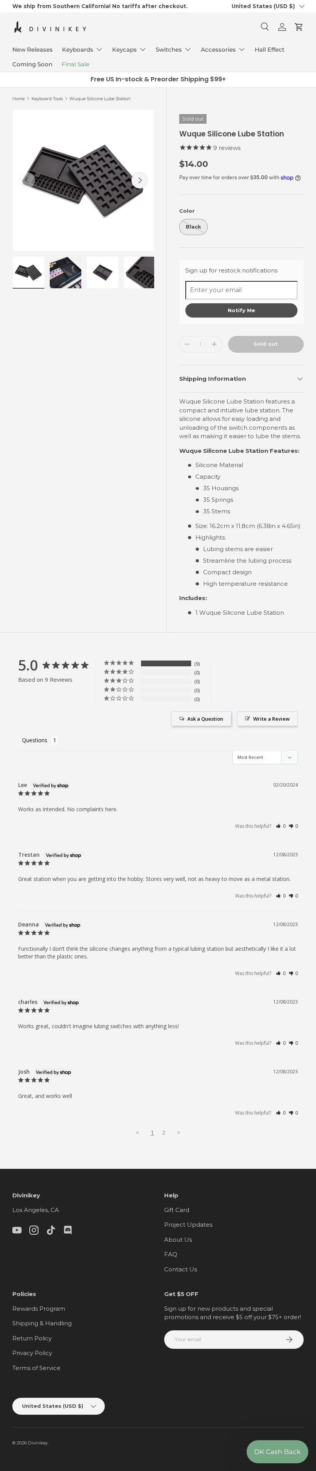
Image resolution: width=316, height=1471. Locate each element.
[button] (299, 26)
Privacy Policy (32, 1353)
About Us (178, 1239)
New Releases (32, 49)
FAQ (170, 1254)
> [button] (178, 1132)
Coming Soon (32, 64)
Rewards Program (38, 1308)
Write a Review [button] (271, 718)
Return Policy (32, 1338)
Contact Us (180, 1269)
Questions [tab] (34, 740)
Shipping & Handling (42, 1323)
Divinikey (38, 1443)
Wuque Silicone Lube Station (100, 98)
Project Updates (188, 1224)
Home (18, 98)
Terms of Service (36, 1368)
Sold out (266, 344)
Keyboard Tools (47, 98)
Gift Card (176, 1210)
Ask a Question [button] (205, 718)
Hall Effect (269, 49)
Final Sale (75, 64)
